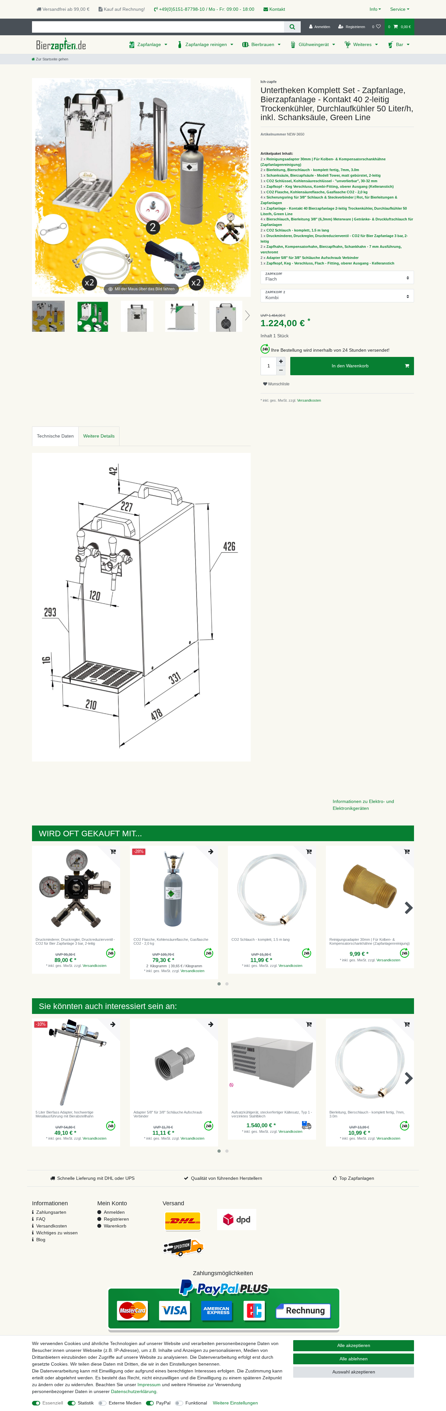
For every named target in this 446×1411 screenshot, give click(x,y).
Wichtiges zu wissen (57, 1232)
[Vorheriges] (37, 187)
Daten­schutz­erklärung (133, 1391)
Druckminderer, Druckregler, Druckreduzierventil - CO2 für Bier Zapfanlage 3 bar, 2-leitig (75, 941)
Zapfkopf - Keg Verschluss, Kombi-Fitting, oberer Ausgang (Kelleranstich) (330, 186)
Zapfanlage (149, 44)
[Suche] (292, 27)
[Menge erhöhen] (280, 361)
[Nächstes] (245, 187)
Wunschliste (278, 384)
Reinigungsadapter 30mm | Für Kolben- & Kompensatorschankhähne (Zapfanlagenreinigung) (369, 941)
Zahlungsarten (51, 1212)
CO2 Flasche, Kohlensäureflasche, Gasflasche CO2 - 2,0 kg (317, 192)
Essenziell (52, 1402)
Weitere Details (99, 436)
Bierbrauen (263, 44)
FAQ (40, 1219)
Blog (40, 1239)
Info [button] (373, 9)
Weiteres (363, 44)
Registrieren (116, 1219)
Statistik (86, 1402)
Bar (400, 44)
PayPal (163, 1402)
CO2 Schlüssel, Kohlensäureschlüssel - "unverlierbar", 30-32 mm (321, 181)
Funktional (196, 1402)
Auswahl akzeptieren (353, 1371)
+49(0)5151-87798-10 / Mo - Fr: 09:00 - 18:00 (206, 9)
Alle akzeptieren (353, 1345)
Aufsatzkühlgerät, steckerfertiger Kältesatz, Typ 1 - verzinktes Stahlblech (271, 1114)
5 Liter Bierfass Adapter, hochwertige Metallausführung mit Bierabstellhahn (64, 1114)
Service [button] (398, 9)
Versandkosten (308, 400)
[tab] (55, 436)
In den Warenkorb (350, 365)
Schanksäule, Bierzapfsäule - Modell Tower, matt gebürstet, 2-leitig (323, 175)
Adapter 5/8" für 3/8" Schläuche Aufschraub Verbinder (312, 258)
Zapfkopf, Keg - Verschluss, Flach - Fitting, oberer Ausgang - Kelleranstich (330, 263)
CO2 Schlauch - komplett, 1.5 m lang (297, 230)
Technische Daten (55, 436)
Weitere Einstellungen (235, 1402)
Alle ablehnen (354, 1358)
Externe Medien (125, 1402)
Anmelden (114, 1212)
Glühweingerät (314, 44)
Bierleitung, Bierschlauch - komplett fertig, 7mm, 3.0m (312, 170)
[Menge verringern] (280, 370)
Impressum (149, 1384)
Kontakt (276, 9)
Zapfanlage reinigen (206, 44)
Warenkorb (115, 1225)
